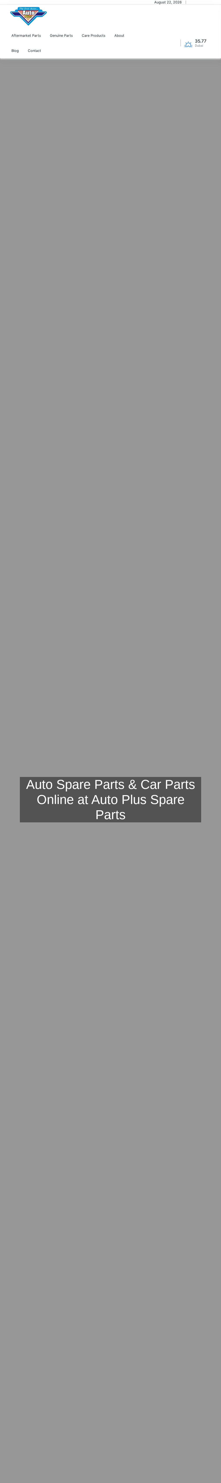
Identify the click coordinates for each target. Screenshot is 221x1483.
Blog (15, 50)
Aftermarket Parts (26, 35)
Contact (34, 50)
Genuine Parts (61, 35)
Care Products (93, 35)
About (119, 35)
